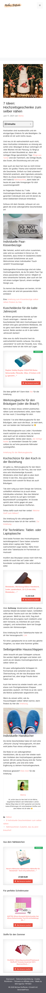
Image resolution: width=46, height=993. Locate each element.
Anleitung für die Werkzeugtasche (17, 452)
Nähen (9, 817)
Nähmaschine (20, 180)
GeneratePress (23, 990)
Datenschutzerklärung (24, 979)
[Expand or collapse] (30, 124)
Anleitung (23, 704)
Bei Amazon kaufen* (32, 383)
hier (31, 392)
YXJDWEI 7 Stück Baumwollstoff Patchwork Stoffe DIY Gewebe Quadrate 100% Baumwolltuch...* (23, 962)
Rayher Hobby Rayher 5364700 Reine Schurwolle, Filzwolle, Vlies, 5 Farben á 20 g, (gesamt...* (22, 373)
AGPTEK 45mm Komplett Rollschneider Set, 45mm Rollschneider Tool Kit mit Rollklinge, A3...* (23, 918)
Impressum (10, 979)
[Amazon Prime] (38, 379)
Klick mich (24, 771)
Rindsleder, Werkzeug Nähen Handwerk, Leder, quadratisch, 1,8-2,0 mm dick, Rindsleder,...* (22, 589)
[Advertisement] (23, 35)
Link (25, 635)
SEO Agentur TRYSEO (23, 984)
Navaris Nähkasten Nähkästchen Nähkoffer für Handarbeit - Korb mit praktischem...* (23, 869)
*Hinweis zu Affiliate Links (24, 981)
